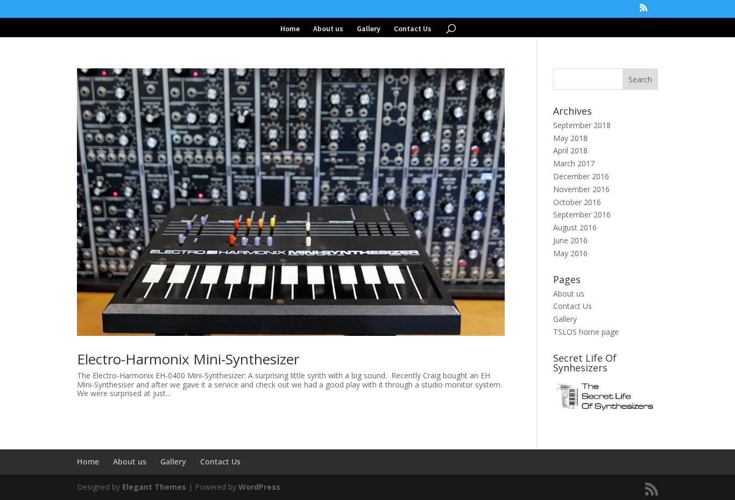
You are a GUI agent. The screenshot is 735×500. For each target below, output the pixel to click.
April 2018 (570, 150)
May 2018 (570, 138)
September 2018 (582, 125)
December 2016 (581, 176)
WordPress (259, 487)
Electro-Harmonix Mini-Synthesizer (188, 359)
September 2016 (582, 214)
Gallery (368, 29)
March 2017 (574, 163)
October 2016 (577, 202)
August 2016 (575, 227)
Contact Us (413, 29)
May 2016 (570, 253)
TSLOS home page (586, 332)
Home (290, 29)
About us (328, 29)
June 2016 (570, 240)
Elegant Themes (154, 487)
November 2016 (581, 189)
